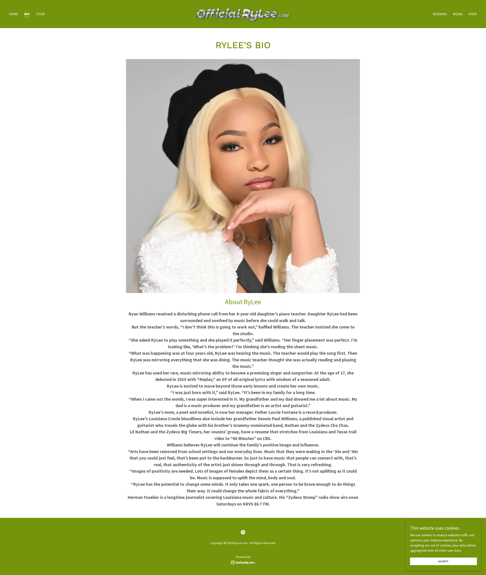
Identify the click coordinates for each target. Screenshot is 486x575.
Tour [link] (40, 14)
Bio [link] (27, 14)
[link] (243, 13)
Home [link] (13, 14)
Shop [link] (473, 14)
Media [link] (457, 14)
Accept (443, 561)
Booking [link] (440, 14)
